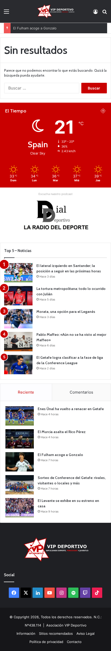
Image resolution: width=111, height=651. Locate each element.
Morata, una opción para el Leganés (65, 311)
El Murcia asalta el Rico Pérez (62, 431)
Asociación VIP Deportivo (66, 625)
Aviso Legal (85, 633)
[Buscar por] (104, 13)
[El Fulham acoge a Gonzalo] (19, 461)
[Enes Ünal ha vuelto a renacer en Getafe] (19, 416)
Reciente (26, 392)
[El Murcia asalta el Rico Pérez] (19, 439)
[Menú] (6, 13)
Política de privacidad (46, 642)
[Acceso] (95, 13)
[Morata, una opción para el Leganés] (18, 318)
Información (26, 633)
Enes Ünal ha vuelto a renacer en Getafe (71, 408)
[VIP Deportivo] (55, 11)
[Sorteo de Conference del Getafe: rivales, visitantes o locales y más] (19, 484)
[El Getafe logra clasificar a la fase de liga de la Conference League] (18, 364)
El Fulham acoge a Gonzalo (35, 28)
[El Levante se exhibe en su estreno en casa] (19, 507)
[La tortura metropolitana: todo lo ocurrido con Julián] (18, 295)
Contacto (74, 642)
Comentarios (81, 392)
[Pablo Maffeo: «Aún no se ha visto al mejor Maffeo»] (18, 341)
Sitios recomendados (56, 633)
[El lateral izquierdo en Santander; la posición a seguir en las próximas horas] (18, 272)
